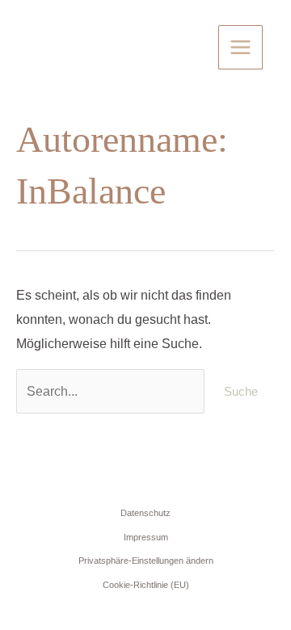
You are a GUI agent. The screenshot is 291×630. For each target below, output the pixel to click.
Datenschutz (145, 513)
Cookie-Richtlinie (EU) (146, 585)
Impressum (146, 537)
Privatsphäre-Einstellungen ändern (145, 560)
